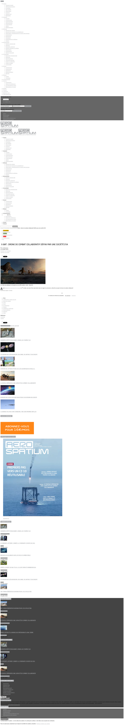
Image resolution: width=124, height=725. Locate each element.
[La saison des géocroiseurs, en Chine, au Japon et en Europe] (8, 351)
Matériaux (8, 57)
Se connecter (5, 99)
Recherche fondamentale (11, 55)
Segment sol (8, 14)
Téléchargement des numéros (8, 119)
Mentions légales (6, 115)
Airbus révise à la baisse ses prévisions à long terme (17, 632)
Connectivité (8, 64)
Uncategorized (4, 570)
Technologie (6, 54)
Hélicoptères (8, 49)
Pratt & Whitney (6, 310)
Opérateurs (8, 70)
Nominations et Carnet (11, 87)
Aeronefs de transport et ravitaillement (14, 32)
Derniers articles (6, 521)
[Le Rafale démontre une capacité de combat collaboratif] (8, 380)
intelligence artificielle (8, 308)
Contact (4, 113)
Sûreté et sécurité (10, 52)
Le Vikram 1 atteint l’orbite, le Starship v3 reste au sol (18, 543)
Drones (4, 66)
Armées (7, 41)
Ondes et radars (9, 63)
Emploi (7, 76)
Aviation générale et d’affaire (12, 48)
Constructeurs (9, 20)
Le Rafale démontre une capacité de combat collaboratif (18, 383)
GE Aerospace (6, 305)
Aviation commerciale (10, 44)
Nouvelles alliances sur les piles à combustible (16, 555)
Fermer (2, 1)
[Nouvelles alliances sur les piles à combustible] (4, 552)
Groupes (7, 18)
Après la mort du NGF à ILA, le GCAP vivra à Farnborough (18, 567)
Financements (9, 24)
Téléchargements (7, 94)
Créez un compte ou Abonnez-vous (9, 118)
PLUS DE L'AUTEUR (14, 325)
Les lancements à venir (11, 85)
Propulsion (8, 8)
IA (3, 239)
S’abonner (74, 295)
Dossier (4, 88)
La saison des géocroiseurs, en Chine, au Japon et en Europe (19, 354)
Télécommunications (10, 6)
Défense (5, 29)
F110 (4, 304)
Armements (8, 36)
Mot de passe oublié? (5, 107)
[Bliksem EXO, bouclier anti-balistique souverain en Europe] (8, 394)
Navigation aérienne (10, 46)
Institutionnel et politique (11, 39)
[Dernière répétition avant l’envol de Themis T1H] (8, 337)
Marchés (7, 73)
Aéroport (8, 45)
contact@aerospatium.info (14, 704)
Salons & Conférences (11, 84)
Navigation (8, 15)
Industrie (5, 17)
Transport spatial (9, 5)
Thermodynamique (10, 60)
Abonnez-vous (6, 93)
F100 (4, 302)
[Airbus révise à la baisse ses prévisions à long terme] (4, 629)
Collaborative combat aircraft (9, 299)
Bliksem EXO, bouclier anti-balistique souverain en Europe (19, 397)
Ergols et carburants (10, 61)
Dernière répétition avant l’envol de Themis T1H (16, 340)
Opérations (8, 38)
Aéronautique (6, 42)
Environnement (6, 79)
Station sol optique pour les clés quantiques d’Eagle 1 (18, 369)
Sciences (8, 12)
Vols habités (8, 9)
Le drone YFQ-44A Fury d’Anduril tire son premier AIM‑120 (18, 411)
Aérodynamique (9, 58)
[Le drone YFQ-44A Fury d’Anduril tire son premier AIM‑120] (8, 408)
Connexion (5, 91)
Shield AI (5, 311)
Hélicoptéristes (9, 23)
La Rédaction (5, 248)
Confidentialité (5, 116)
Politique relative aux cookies (43, 723)
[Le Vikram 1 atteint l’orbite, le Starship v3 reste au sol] (4, 540)
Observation (8, 11)
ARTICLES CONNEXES (5, 325)
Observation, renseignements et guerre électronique (17, 33)
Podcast (5, 90)
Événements (8, 82)
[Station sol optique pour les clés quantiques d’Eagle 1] (8, 365)
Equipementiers (9, 21)
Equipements (9, 35)
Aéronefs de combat (10, 30)
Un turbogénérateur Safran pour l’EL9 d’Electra (16, 591)
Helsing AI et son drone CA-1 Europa (12, 288)
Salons (7, 26)
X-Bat (4, 313)
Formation (8, 78)
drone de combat (7, 301)
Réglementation (9, 27)
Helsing (5, 307)
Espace (4, 3)
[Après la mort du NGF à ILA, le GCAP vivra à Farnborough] (4, 564)
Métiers (4, 75)
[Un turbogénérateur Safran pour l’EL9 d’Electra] (4, 588)
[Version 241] (32, 515)
